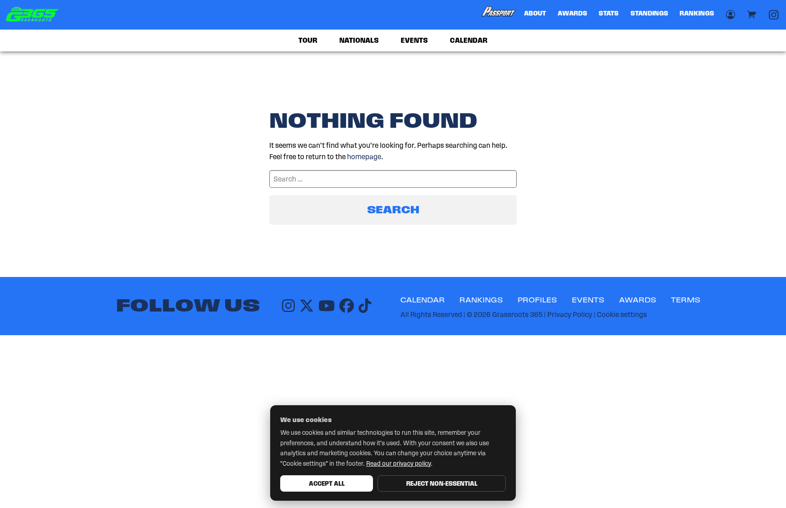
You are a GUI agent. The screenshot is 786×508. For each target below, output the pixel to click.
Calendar (469, 40)
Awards (572, 13)
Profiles (537, 300)
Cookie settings (622, 314)
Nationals (359, 40)
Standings (649, 13)
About (535, 13)
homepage (364, 157)
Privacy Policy (569, 314)
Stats (609, 13)
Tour (307, 40)
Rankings (697, 13)
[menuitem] (499, 15)
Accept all (327, 483)
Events (414, 40)
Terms (685, 300)
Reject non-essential (442, 483)
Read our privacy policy (398, 463)
